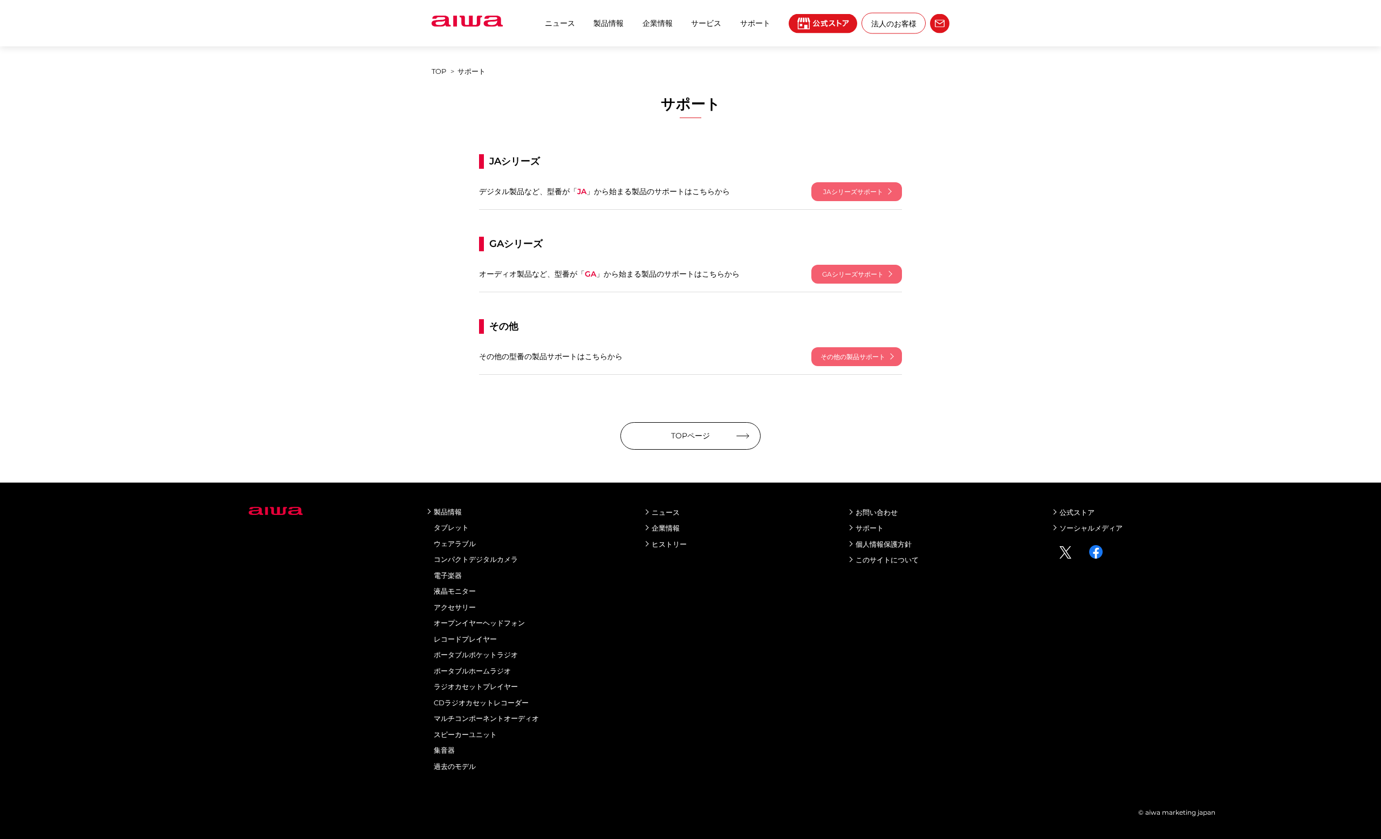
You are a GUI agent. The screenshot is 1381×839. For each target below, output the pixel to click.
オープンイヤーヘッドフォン (479, 622)
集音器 (444, 750)
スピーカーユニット (465, 734)
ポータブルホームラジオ (472, 670)
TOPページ (690, 436)
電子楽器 (448, 575)
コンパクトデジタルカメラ (476, 559)
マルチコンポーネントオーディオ (486, 718)
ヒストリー (669, 544)
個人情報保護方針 (884, 544)
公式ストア (1077, 512)
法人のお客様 (894, 23)
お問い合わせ (877, 512)
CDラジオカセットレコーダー (481, 702)
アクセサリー (455, 607)
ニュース (560, 23)
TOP (439, 71)
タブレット (451, 527)
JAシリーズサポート (853, 192)
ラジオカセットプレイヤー (476, 686)
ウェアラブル (455, 543)
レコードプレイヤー (465, 639)
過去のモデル (455, 766)
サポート (870, 528)
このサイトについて (887, 559)
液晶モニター (455, 591)
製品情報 (608, 23)
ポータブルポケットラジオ (476, 654)
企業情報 (657, 23)
